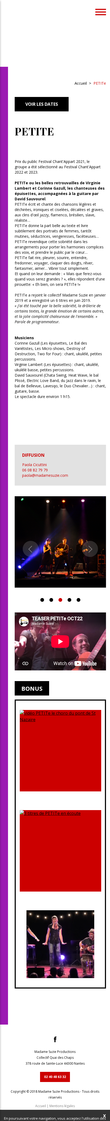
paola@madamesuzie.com (45, 475)
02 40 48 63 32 (55, 1077)
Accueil (80, 83)
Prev (31, 549)
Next (90, 549)
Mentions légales (62, 1106)
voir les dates (41, 104)
